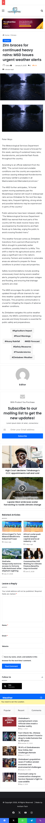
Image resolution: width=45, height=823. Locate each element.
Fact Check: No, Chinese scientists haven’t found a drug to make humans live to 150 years (30, 737)
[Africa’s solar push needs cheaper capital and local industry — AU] (33, 526)
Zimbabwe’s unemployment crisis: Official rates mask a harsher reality (28, 722)
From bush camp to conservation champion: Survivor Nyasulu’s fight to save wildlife (30, 778)
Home (6, 35)
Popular (7, 710)
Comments (36, 710)
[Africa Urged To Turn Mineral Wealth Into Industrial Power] (12, 526)
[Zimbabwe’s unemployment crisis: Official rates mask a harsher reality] (9, 721)
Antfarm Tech (22, 806)
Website (5, 646)
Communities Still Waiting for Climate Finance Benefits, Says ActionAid (33, 565)
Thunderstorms (23, 352)
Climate (13, 35)
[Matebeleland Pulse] (14, 10)
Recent (21, 710)
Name (5, 625)
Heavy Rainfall (13, 341)
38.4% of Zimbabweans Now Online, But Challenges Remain (29, 750)
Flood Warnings (22, 336)
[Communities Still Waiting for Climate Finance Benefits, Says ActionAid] (33, 553)
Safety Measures (22, 346)
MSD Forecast (33, 341)
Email (5, 636)
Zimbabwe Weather (22, 357)
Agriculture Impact (23, 330)
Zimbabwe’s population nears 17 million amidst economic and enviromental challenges (29, 763)
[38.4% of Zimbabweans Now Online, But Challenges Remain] (9, 750)
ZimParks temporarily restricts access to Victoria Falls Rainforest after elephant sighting (12, 566)
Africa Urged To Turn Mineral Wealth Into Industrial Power (11, 536)
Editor (8, 65)
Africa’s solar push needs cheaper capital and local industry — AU (32, 538)
